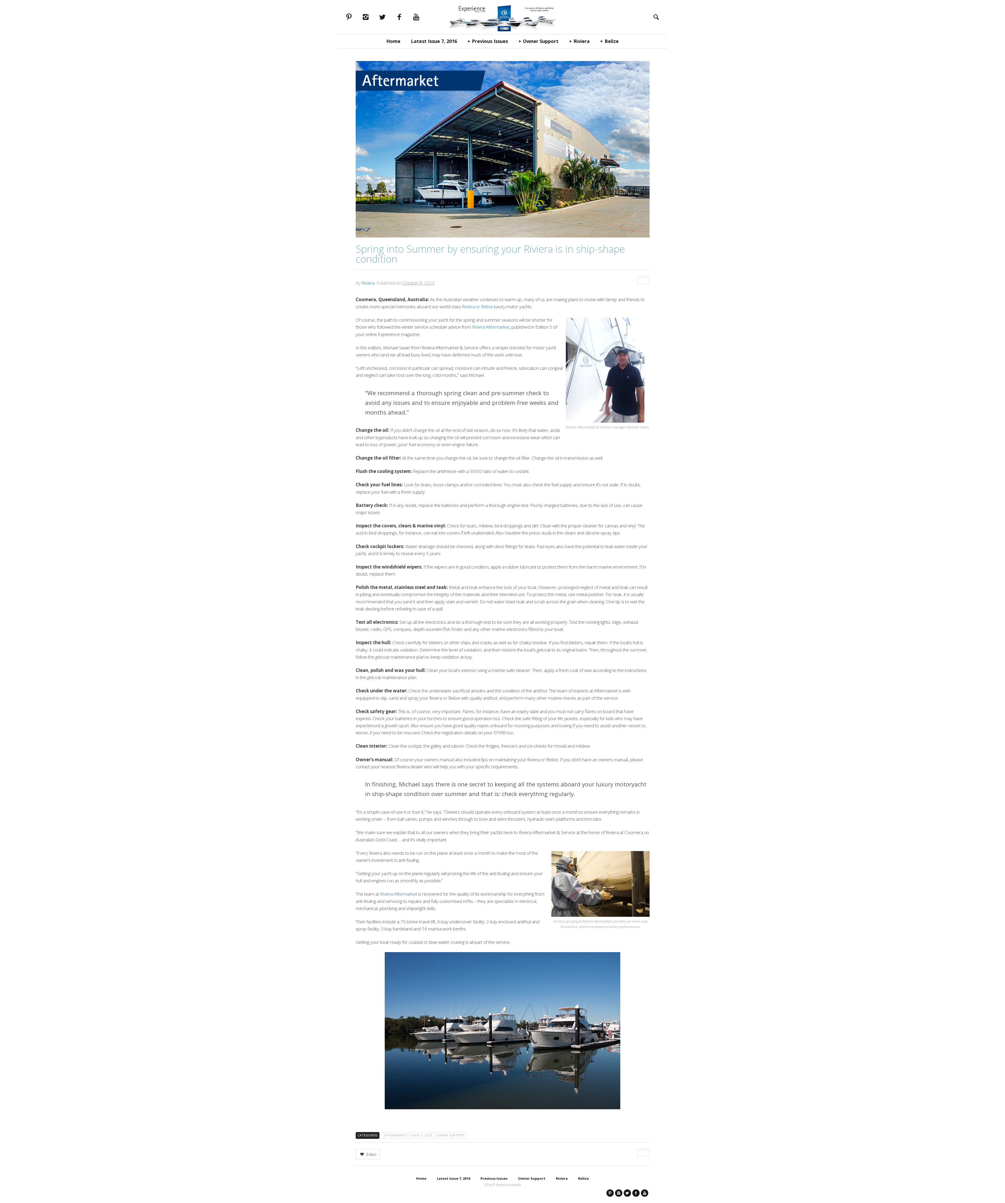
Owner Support (541, 41)
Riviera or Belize (477, 306)
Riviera (581, 41)
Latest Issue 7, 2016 (434, 41)
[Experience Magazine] (502, 17)
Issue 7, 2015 (422, 1135)
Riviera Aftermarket (490, 327)
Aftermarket (395, 1135)
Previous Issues (490, 41)
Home (393, 41)
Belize (612, 41)
